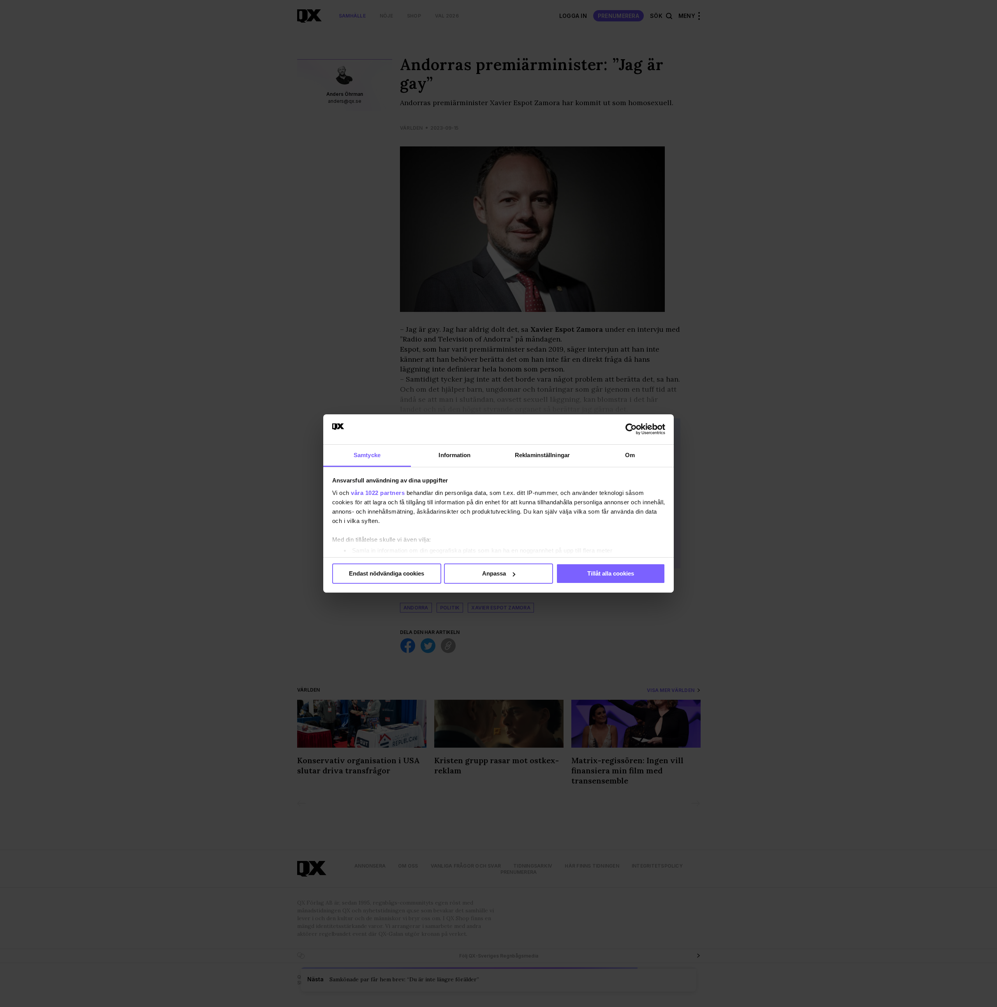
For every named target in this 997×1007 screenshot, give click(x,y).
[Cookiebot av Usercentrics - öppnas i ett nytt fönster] (631, 429)
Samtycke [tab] (367, 455)
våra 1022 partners (378, 492)
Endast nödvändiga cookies (386, 573)
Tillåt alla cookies (610, 573)
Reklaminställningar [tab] (542, 455)
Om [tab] (630, 455)
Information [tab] (454, 455)
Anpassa (494, 573)
